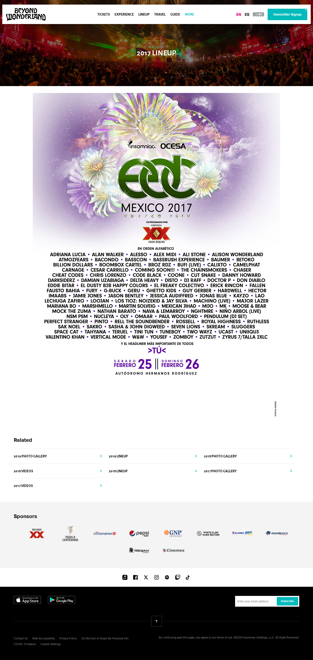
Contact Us (21, 638)
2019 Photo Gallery (30, 456)
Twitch (177, 577)
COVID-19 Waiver (25, 644)
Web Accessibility (43, 638)
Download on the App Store (27, 600)
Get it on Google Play (61, 600)
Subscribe (287, 601)
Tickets (103, 14)
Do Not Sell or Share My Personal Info (105, 638)
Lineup (144, 14)
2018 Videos (23, 471)
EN (238, 15)
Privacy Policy (68, 638)
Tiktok (188, 577)
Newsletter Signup (287, 14)
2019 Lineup (118, 456)
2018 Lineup (118, 471)
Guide (175, 14)
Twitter (145, 577)
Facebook (135, 577)
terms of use (224, 637)
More (189, 14)
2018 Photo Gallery (220, 456)
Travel (160, 14)
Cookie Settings (51, 644)
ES (247, 15)
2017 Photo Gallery (220, 471)
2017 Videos (23, 486)
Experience (124, 14)
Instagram (156, 577)
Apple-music (124, 578)
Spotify (167, 577)
